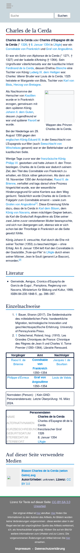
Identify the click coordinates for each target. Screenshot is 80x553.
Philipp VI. (12, 163)
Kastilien (30, 95)
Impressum (23, 548)
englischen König (16, 139)
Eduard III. (34, 139)
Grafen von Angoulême (20, 204)
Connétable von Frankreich (23, 49)
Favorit (32, 120)
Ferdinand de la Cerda (20, 68)
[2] (20, 259)
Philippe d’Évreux (18, 377)
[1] (36, 203)
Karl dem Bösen (49, 208)
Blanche (61, 68)
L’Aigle (57, 44)
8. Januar (37, 44)
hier (39, 513)
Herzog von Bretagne (27, 84)
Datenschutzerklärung (50, 548)
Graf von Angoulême (59, 49)
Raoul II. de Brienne (18, 362)
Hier (53, 513)
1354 (46, 44)
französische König (53, 158)
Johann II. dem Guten (19, 112)
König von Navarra (18, 212)
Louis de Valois (61, 377)
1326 (24, 44)
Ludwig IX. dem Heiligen (45, 72)
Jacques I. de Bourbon (61, 362)
